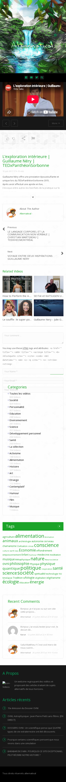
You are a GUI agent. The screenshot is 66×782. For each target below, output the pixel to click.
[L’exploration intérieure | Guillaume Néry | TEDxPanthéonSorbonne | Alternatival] (32, 35)
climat (31, 546)
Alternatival (25, 213)
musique (9, 559)
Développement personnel (25, 433)
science (10, 573)
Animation (49, 537)
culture (6, 551)
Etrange (14, 480)
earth (12, 551)
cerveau (49, 541)
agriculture (9, 536)
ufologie (28, 577)
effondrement (44, 550)
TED (60, 574)
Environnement (18, 420)
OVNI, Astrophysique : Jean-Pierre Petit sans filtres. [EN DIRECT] (35, 718)
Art (11, 473)
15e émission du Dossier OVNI (23, 708)
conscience (46, 545)
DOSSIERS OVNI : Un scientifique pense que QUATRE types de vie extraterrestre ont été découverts (34, 729)
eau (16, 551)
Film (11, 499)
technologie (52, 573)
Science (13, 426)
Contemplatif (16, 486)
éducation (24, 582)
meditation (55, 554)
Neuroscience (51, 559)
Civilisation (22, 546)
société (25, 572)
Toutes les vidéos (19, 393)
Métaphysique (22, 559)
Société (13, 400)
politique (30, 567)
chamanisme (10, 546)
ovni (6, 564)
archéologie (25, 541)
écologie (11, 582)
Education (15, 413)
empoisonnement (12, 554)
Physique (35, 564)
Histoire (14, 466)
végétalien (40, 577)
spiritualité (40, 573)
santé (58, 568)
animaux (10, 540)
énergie (37, 582)
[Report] (33, 138)
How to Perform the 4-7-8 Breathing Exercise (29, 296)
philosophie (19, 563)
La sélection (16, 446)
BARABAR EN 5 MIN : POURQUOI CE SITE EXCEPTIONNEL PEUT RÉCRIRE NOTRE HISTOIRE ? (35, 753)
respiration (47, 569)
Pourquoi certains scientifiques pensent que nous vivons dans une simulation (33, 741)
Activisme (15, 453)
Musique (14, 506)
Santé (12, 440)
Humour (14, 493)
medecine (43, 554)
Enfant (25, 554)
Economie (27, 550)
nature (37, 559)
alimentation (29, 535)
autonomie (37, 541)
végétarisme (53, 577)
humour (33, 555)
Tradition (18, 577)
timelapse (7, 577)
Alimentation (16, 460)
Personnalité (16, 407)
